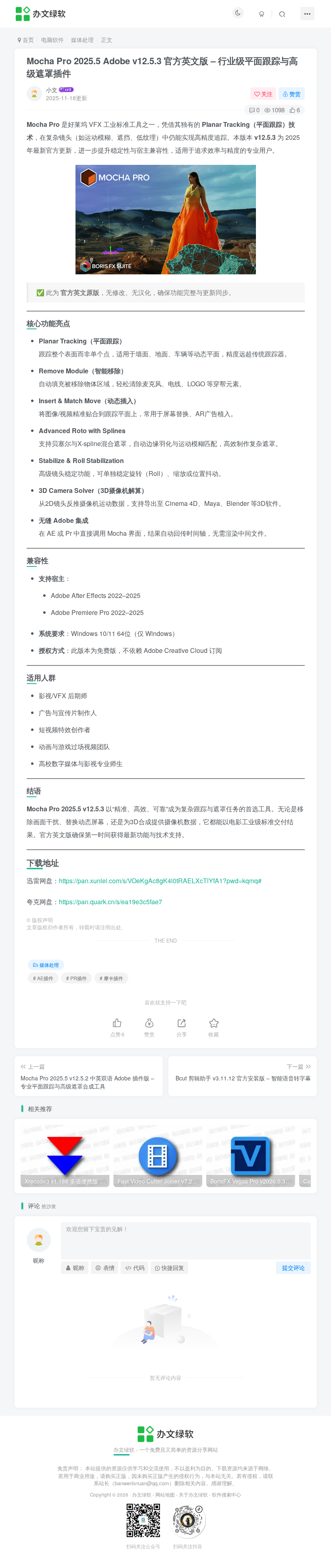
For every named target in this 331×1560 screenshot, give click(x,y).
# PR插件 (76, 978)
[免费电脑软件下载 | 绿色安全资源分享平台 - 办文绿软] (165, 1433)
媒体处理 (82, 40)
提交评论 (293, 1267)
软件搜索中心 (226, 1494)
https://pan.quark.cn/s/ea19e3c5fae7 (110, 901)
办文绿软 (141, 1494)
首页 (27, 40)
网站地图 (165, 1494)
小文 (51, 90)
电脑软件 (52, 40)
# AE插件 (43, 978)
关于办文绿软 (193, 1494)
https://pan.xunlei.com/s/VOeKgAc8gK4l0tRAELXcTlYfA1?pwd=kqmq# (160, 880)
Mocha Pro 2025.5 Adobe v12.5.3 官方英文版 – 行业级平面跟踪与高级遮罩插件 (162, 67)
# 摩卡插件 (111, 978)
